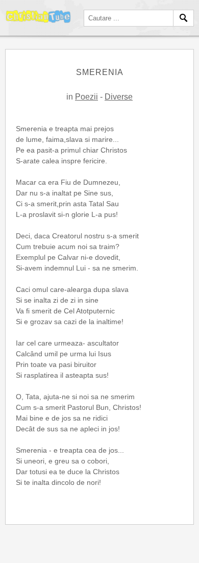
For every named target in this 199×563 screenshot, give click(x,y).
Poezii (86, 96)
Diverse (119, 96)
